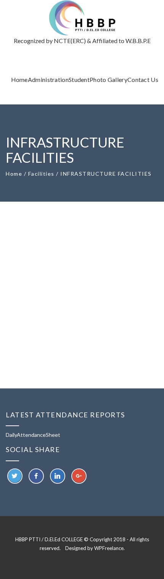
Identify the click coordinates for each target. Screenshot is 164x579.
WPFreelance (109, 548)
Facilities (41, 173)
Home (14, 173)
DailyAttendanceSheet (33, 434)
